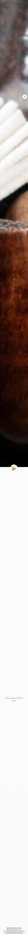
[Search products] (25, 97)
